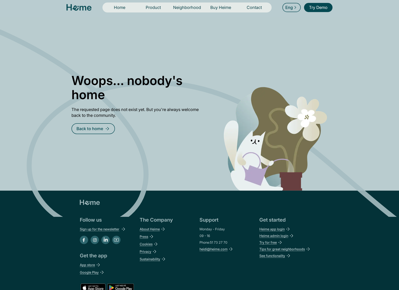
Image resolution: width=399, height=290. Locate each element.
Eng (289, 7)
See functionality (272, 256)
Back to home (89, 128)
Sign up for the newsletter (99, 229)
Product (153, 7)
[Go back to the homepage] (78, 7)
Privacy (145, 251)
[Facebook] (84, 240)
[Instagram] (95, 240)
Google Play (89, 272)
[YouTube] (116, 240)
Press (144, 236)
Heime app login (272, 229)
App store (87, 265)
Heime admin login (273, 236)
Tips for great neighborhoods (282, 249)
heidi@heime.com (214, 249)
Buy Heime (220, 7)
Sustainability (150, 259)
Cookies (146, 244)
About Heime (150, 229)
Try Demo (318, 7)
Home (119, 7)
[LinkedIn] (105, 240)
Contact (254, 7)
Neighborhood (187, 7)
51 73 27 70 (218, 242)
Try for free (268, 242)
